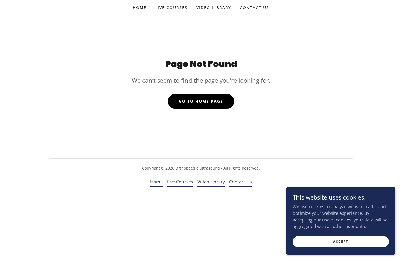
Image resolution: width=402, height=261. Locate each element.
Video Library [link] (213, 7)
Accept (340, 241)
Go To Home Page (201, 101)
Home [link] (140, 7)
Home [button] (156, 182)
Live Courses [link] (171, 7)
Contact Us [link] (254, 7)
